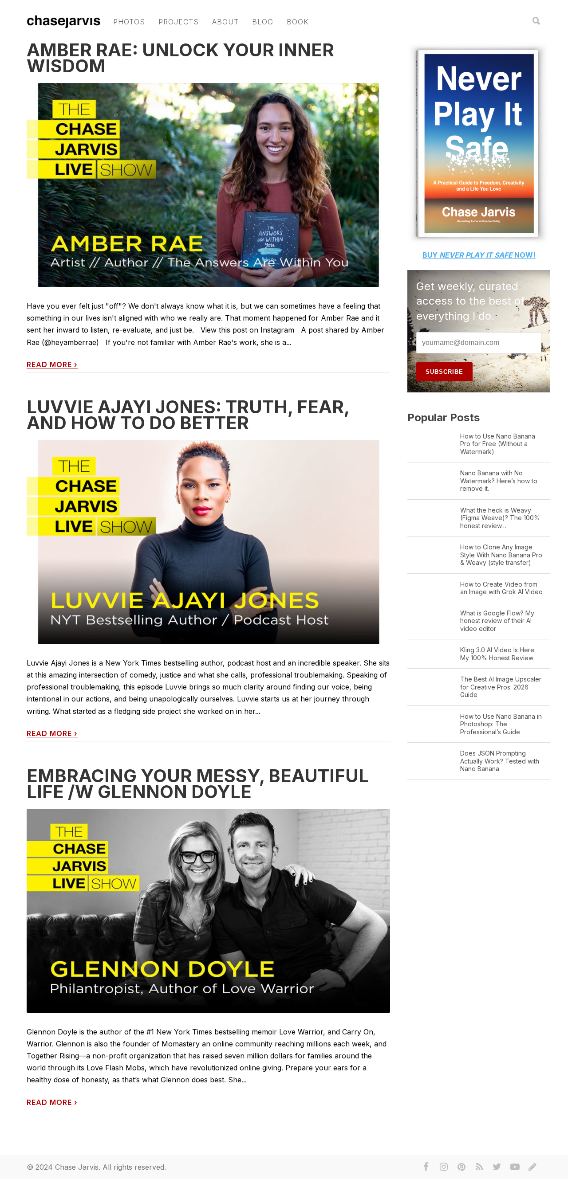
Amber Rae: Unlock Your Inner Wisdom (180, 58)
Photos (129, 21)
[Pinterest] (461, 1167)
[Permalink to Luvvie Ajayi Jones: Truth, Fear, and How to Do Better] (208, 542)
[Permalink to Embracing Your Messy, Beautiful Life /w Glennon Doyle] (208, 911)
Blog (262, 21)
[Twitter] (497, 1167)
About (225, 21)
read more (52, 364)
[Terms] (532, 1167)
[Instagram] (444, 1167)
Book (298, 21)
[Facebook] (426, 1167)
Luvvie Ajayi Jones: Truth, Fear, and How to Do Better (188, 415)
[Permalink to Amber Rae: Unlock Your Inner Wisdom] (208, 185)
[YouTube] (515, 1167)
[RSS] (479, 1167)
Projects (178, 21)
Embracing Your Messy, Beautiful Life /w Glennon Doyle (198, 784)
